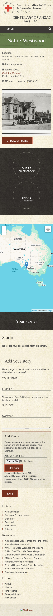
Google (49, 310)
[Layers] (48, 229)
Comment (8, 415)
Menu (10, 29)
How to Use (10, 597)
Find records (11, 590)
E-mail (7, 389)
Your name (10, 378)
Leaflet (34, 310)
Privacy (8, 529)
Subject (7, 405)
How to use (10, 525)
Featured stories (13, 594)
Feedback (10, 522)
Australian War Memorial (17, 544)
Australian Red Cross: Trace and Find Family (26, 540)
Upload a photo (17, 140)
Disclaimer (10, 518)
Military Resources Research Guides (23, 558)
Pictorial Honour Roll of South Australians (24, 565)
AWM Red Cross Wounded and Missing (24, 547)
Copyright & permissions (17, 515)
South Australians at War (17, 572)
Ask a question (12, 511)
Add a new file (14, 456)
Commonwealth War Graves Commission (25, 554)
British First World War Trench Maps (22, 551)
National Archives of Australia (19, 561)
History (8, 587)
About (8, 583)
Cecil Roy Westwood (11, 72)
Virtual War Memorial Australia (19, 568)
